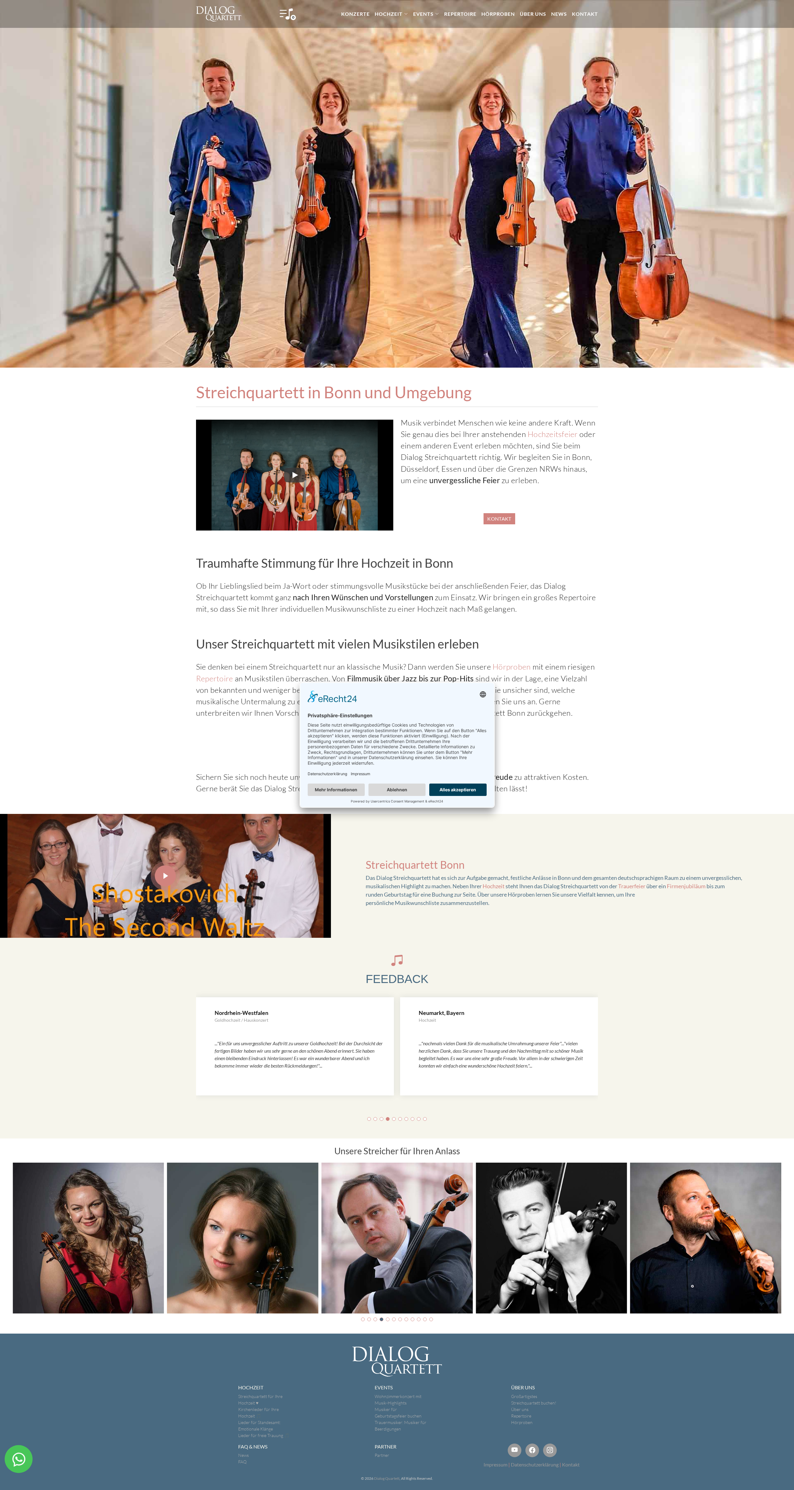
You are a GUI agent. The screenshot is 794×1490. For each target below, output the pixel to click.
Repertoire (214, 678)
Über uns (520, 1409)
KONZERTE (355, 14)
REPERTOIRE (460, 14)
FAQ (242, 1461)
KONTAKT (585, 14)
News (243, 1455)
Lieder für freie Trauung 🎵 (263, 1435)
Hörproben (512, 666)
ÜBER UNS (533, 14)
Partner (382, 1455)
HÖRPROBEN (498, 14)
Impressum (495, 1464)
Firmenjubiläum (686, 886)
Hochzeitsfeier (553, 434)
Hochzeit (494, 886)
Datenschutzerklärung (535, 1464)
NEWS (559, 14)
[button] (369, 1119)
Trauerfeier (631, 886)
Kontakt (571, 1464)
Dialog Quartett (386, 1478)
